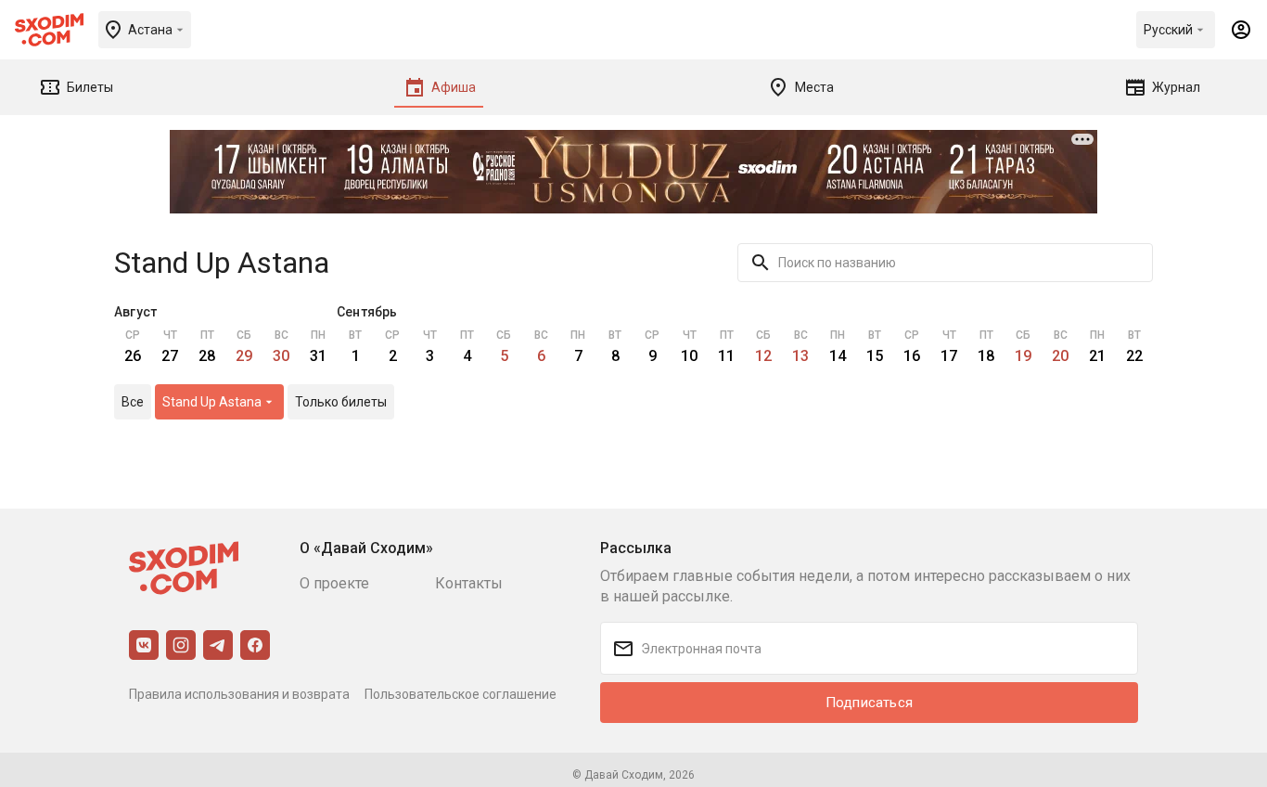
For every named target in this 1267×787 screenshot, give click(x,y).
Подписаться (869, 702)
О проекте (334, 583)
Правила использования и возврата (239, 694)
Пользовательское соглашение (461, 694)
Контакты (469, 583)
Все (133, 401)
